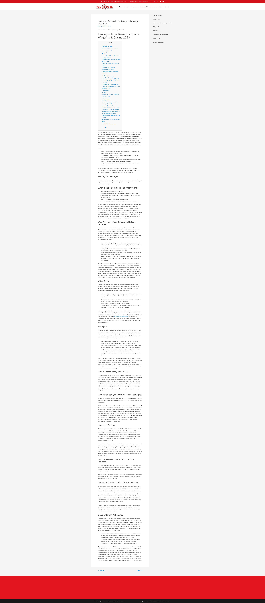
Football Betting (106, 123)
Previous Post (100, 570)
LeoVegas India (101, 26)
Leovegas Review (106, 57)
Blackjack (104, 54)
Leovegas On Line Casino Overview (110, 80)
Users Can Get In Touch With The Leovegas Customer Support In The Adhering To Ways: (111, 86)
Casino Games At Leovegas (108, 67)
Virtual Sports (105, 52)
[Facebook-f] (152, 2)
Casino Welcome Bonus (108, 69)
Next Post (140, 570)
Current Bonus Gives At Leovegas (110, 109)
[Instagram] (157, 2)
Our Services (135, 7)
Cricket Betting (106, 90)
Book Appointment (145, 7)
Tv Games (104, 92)
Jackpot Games (106, 75)
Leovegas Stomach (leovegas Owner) (111, 107)
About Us (126, 7)
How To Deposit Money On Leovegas (111, 55)
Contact (167, 7)
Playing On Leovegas (107, 46)
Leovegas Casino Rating (108, 105)
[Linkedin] (160, 2)
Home (120, 7)
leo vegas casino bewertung (121, 316)
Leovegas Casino (106, 100)
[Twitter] (155, 2)
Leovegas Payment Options (109, 77)
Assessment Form (157, 7)
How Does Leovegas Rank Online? (110, 79)
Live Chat (104, 82)
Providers (104, 98)
